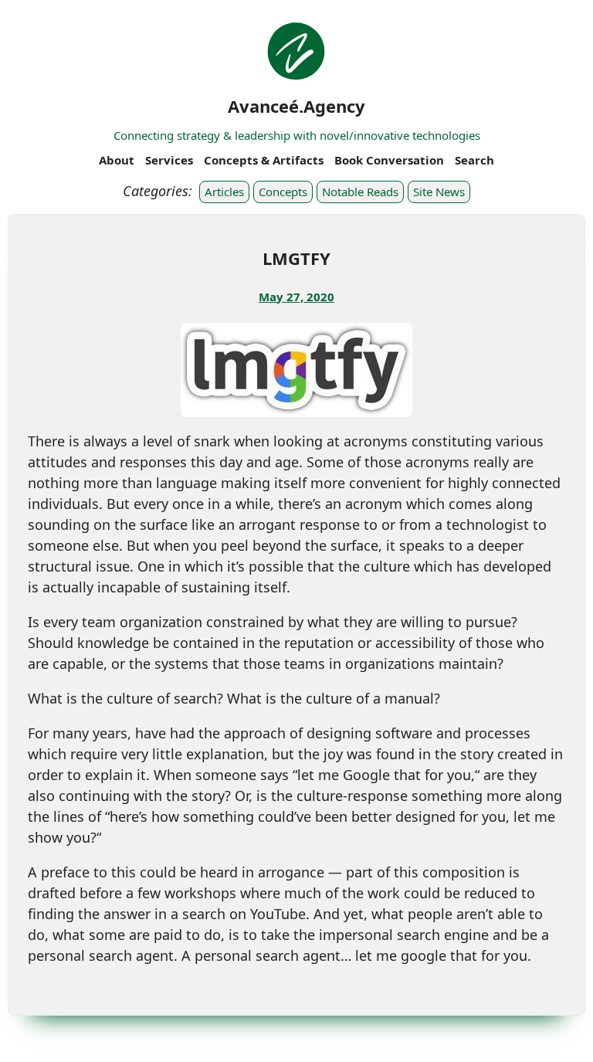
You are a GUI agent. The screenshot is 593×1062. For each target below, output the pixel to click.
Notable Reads (360, 191)
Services (169, 160)
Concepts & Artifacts (264, 160)
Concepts (283, 191)
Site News (439, 191)
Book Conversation (389, 160)
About (116, 160)
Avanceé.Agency (296, 105)
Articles (224, 191)
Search (474, 160)
